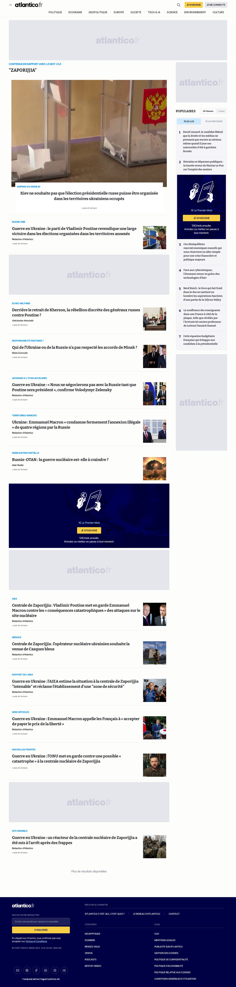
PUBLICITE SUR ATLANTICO (168, 946)
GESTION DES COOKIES (166, 953)
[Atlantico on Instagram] (55, 970)
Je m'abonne (89, 530)
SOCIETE (136, 12)
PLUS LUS (189, 121)
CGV (156, 933)
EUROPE (119, 12)
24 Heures (208, 111)
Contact (174, 913)
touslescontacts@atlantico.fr (41, 979)
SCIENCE (172, 12)
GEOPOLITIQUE (98, 12)
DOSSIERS (90, 940)
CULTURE (218, 12)
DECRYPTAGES (92, 933)
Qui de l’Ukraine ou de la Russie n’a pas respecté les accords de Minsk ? (74, 347)
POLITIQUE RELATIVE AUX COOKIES (172, 972)
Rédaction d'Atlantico (22, 239)
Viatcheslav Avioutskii (22, 320)
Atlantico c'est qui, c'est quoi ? (105, 913)
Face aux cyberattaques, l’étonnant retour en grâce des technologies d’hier (202, 273)
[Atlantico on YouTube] (64, 970)
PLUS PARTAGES (214, 121)
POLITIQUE (55, 12)
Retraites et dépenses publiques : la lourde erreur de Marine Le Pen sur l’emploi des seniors (203, 165)
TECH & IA (154, 12)
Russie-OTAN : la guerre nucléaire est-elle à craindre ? (60, 459)
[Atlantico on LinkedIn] (45, 970)
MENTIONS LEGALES (164, 940)
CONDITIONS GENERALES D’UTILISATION (175, 978)
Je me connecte (216, 4)
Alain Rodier (18, 465)
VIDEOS (88, 953)
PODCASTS (90, 959)
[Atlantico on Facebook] (36, 970)
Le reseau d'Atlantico (146, 913)
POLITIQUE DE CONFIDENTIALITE (171, 959)
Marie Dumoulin (20, 352)
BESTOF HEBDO (93, 965)
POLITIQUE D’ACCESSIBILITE (168, 965)
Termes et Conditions (36, 941)
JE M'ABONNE (194, 4)
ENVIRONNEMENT (195, 12)
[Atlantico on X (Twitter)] (27, 970)
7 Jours (221, 111)
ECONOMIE (75, 12)
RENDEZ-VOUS (92, 946)
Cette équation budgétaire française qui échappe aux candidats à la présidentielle (200, 340)
